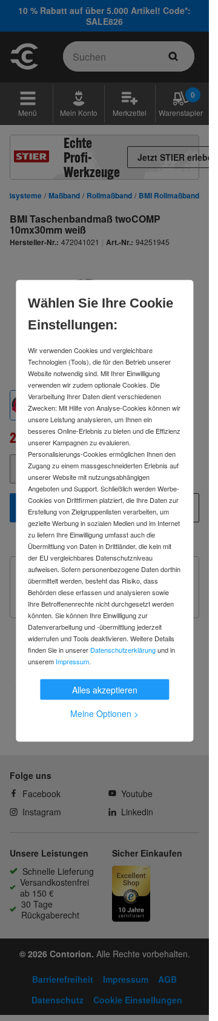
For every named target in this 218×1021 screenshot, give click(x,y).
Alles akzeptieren (104, 689)
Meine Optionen (104, 713)
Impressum (72, 661)
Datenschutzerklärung (123, 649)
